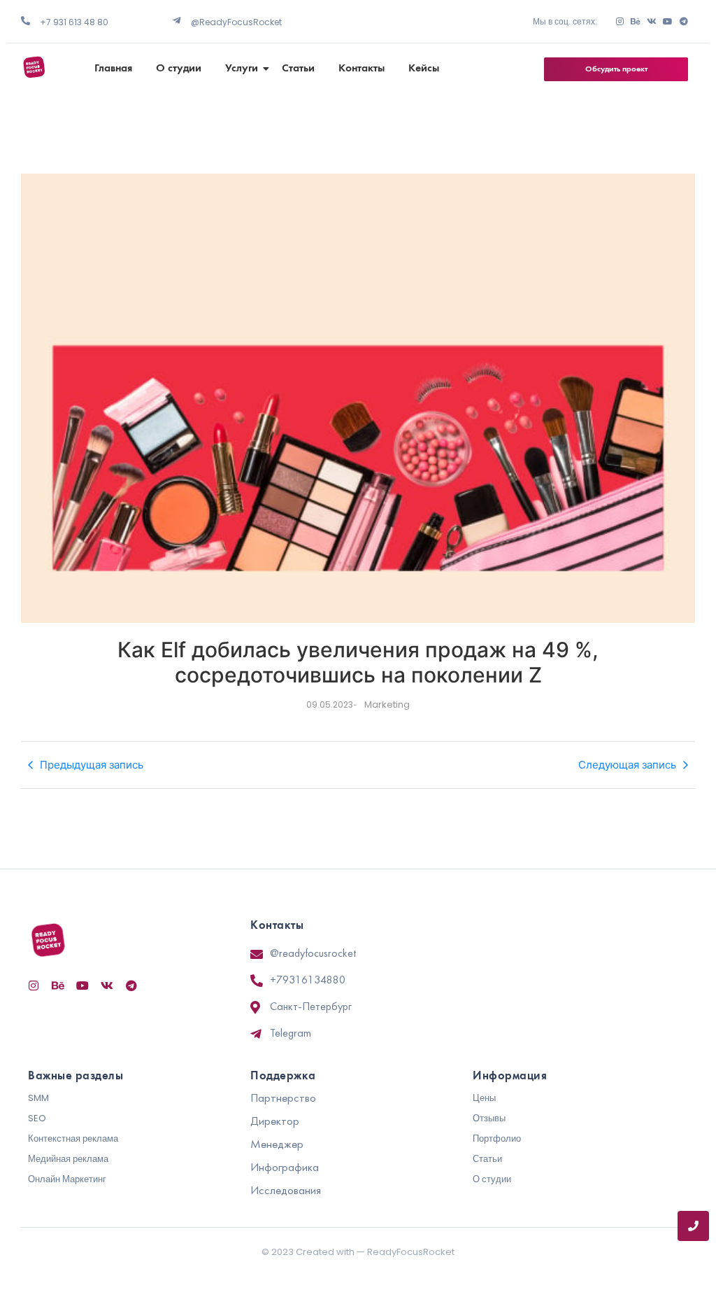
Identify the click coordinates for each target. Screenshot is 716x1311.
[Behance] (635, 21)
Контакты (361, 68)
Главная (113, 68)
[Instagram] (619, 21)
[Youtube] (668, 21)
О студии (178, 68)
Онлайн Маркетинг (67, 1179)
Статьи (298, 68)
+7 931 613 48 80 (74, 22)
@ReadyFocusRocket (236, 22)
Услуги (241, 68)
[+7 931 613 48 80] (25, 20)
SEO (37, 1118)
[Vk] (651, 21)
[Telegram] (684, 21)
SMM (38, 1098)
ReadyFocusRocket (410, 1252)
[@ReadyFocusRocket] (176, 20)
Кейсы (423, 68)
